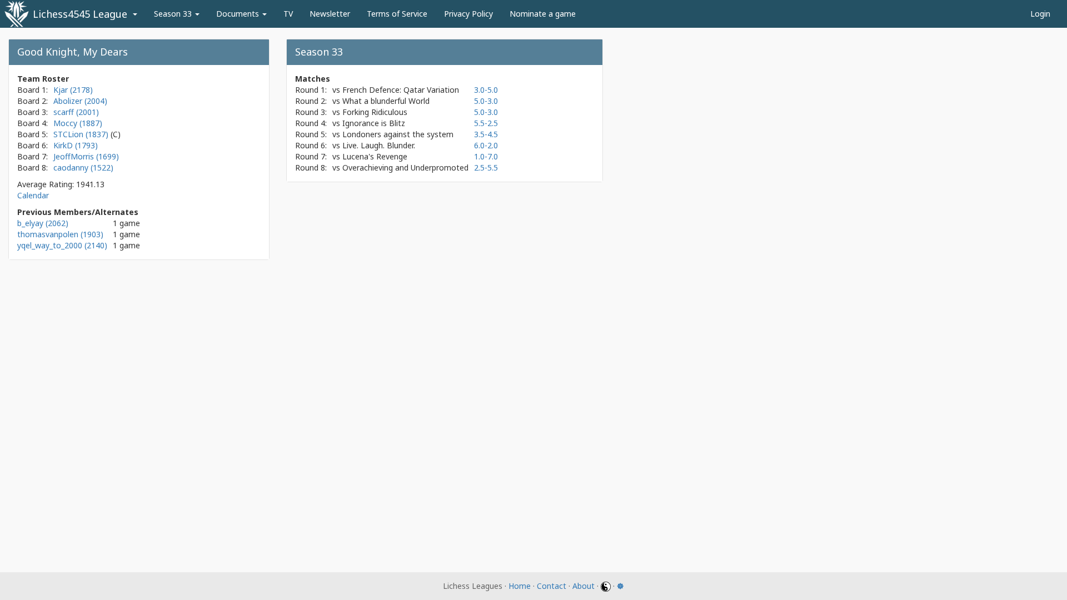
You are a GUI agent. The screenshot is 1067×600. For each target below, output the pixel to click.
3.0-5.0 (486, 89)
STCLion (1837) (82, 134)
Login (1040, 13)
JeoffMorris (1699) (86, 156)
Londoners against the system (397, 134)
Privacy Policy (468, 13)
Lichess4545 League (80, 14)
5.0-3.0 (486, 101)
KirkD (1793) (75, 145)
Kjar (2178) (73, 89)
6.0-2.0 (486, 145)
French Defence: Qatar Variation (400, 89)
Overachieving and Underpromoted (405, 167)
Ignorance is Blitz (373, 123)
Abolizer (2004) (80, 101)
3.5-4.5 (486, 134)
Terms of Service (397, 13)
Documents (238, 13)
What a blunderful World (386, 101)
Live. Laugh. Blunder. (378, 145)
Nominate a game (543, 13)
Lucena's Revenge (374, 156)
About (583, 586)
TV (288, 13)
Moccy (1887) (77, 123)
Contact (551, 586)
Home (519, 586)
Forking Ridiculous (374, 112)
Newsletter (330, 13)
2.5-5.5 (486, 167)
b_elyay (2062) (42, 223)
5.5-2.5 (486, 123)
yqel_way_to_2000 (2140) (62, 245)
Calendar (33, 195)
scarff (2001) (76, 112)
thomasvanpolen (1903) (60, 234)
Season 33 (174, 13)
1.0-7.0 (486, 156)
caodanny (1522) (83, 167)
